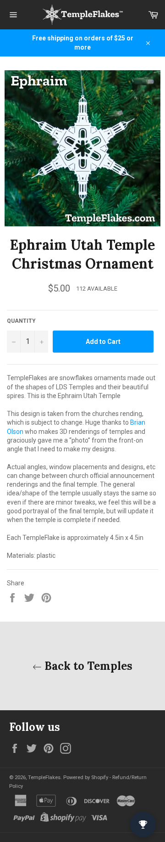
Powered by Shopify (85, 777)
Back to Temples (87, 666)
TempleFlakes (44, 777)
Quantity (21, 321)
